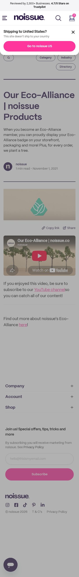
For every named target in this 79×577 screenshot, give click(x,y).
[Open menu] (5, 18)
